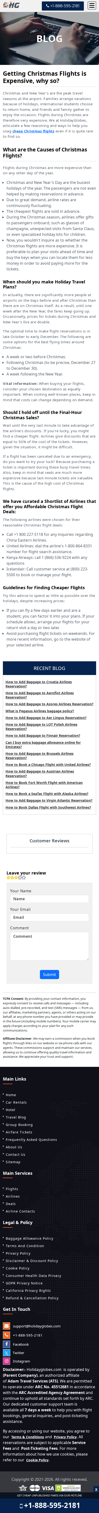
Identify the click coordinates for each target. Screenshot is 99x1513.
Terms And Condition (25, 1246)
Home (11, 1095)
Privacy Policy (18, 1253)
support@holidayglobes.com (36, 1326)
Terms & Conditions (27, 1437)
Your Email (20, 909)
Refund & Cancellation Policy (32, 1298)
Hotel (10, 1109)
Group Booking (19, 1124)
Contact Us (15, 1154)
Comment (19, 928)
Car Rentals (16, 1102)
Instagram (21, 1361)
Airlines (13, 1196)
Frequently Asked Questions (31, 1139)
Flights (12, 1189)
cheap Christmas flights (33, 131)
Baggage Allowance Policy (29, 1238)
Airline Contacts (20, 1211)
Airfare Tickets (19, 1132)
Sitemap (13, 1162)
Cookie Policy (18, 1268)
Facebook (20, 1344)
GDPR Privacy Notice (24, 1283)
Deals (11, 1203)
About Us (14, 1147)
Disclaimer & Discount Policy (32, 1260)
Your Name (20, 891)
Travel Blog (16, 1117)
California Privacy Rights (28, 1290)
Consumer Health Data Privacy (33, 1275)
